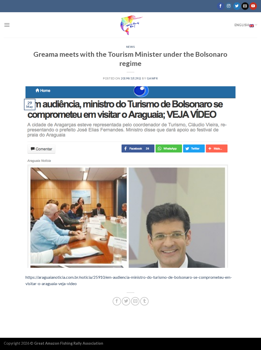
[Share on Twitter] (126, 301)
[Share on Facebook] (117, 301)
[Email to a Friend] (135, 301)
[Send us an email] (245, 6)
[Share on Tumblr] (144, 301)
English (241, 25)
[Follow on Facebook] (220, 6)
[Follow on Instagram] (228, 6)
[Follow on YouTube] (253, 6)
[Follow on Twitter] (237, 6)
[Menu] (7, 25)
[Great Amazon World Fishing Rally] (130, 25)
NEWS (130, 46)
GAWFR (152, 78)
